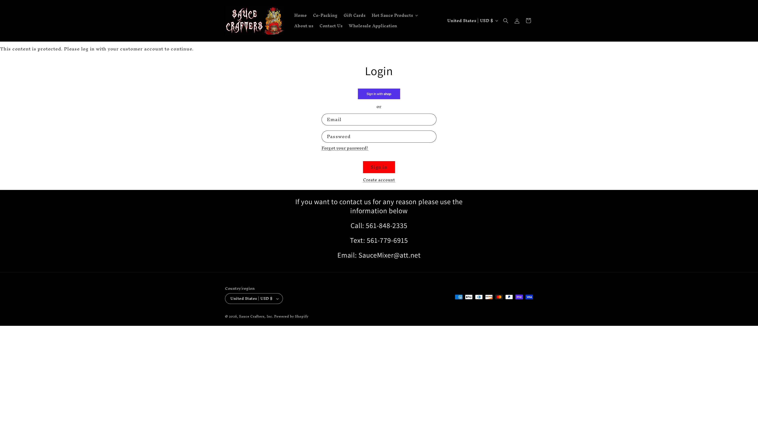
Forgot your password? (345, 148)
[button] (394, 15)
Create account (379, 180)
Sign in (379, 167)
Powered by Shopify (291, 316)
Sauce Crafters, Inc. (256, 316)
